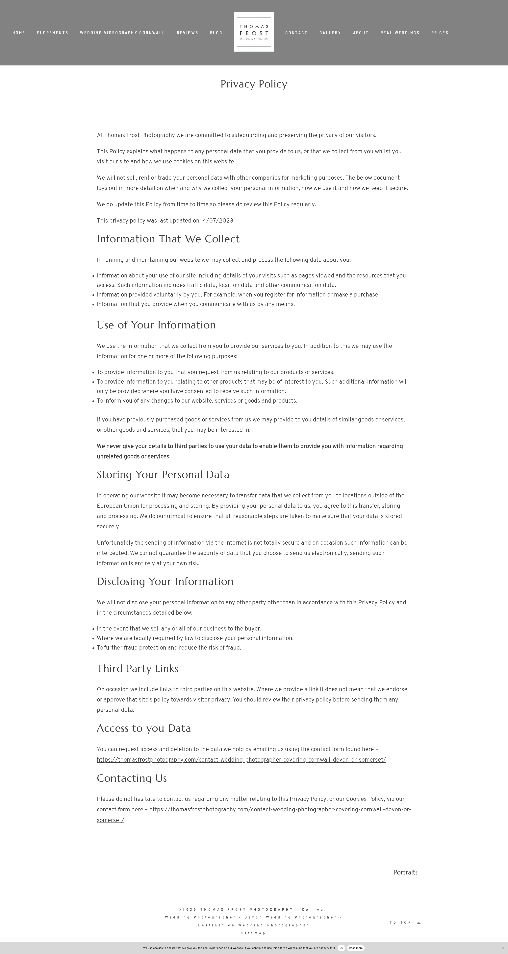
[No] (503, 948)
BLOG (216, 32)
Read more (356, 947)
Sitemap (254, 933)
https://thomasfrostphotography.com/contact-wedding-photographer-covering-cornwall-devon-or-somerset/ (241, 760)
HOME (19, 32)
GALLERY (330, 32)
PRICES (440, 32)
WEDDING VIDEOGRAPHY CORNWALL (122, 32)
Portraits (406, 872)
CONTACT (296, 32)
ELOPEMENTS (52, 32)
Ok (341, 947)
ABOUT (361, 32)
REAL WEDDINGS (400, 32)
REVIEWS (188, 32)
